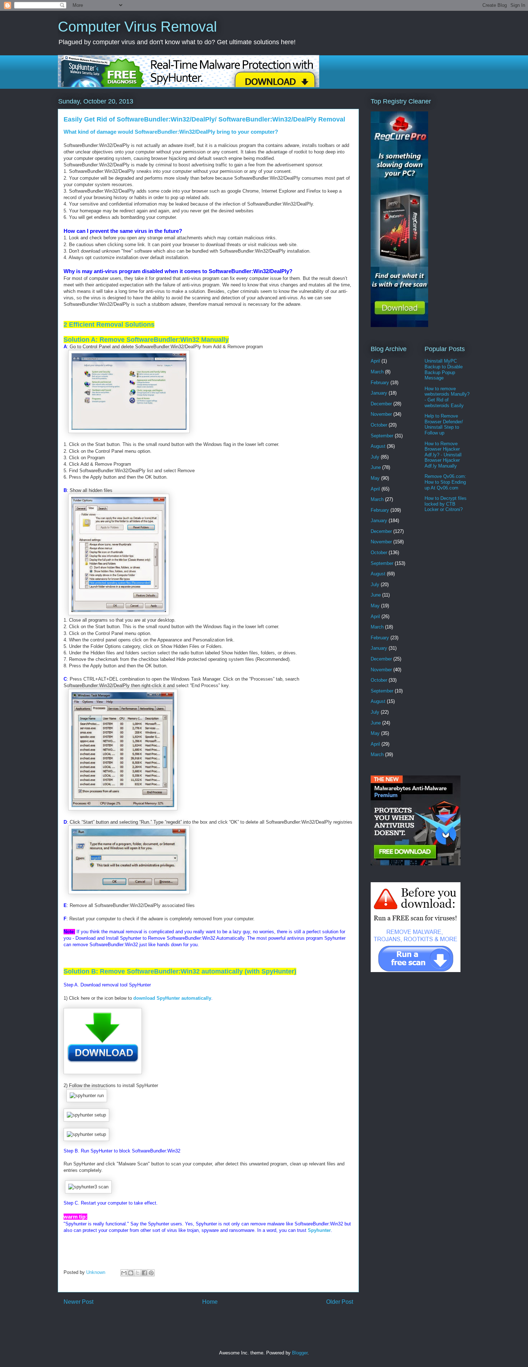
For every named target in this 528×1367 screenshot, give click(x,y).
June (376, 467)
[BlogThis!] (130, 1272)
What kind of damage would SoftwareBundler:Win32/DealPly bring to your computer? (171, 132)
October (379, 425)
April (375, 361)
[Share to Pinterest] (151, 1272)
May (375, 478)
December (381, 403)
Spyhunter (319, 1230)
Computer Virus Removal (137, 26)
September (382, 435)
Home (210, 1302)
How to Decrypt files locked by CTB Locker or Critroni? (446, 504)
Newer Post (78, 1302)
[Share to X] (137, 1272)
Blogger (299, 1353)
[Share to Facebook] (144, 1272)
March (377, 371)
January (379, 393)
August (378, 446)
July (375, 457)
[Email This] (124, 1272)
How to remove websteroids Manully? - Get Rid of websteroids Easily (447, 397)
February (380, 382)
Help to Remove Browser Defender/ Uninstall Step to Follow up (444, 424)
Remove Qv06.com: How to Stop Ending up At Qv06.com (445, 482)
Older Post (339, 1302)
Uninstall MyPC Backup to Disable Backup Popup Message (444, 369)
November (381, 414)
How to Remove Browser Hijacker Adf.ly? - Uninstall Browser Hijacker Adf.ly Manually (443, 455)
